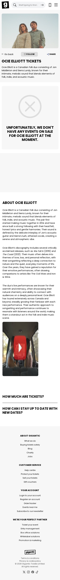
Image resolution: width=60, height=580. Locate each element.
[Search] (42, 4)
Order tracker (30, 503)
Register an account (30, 499)
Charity (30, 452)
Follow (30, 54)
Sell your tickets (30, 478)
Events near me (30, 507)
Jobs (30, 456)
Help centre (30, 470)
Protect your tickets (30, 474)
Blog (30, 448)
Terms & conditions (30, 558)
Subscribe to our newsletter (30, 511)
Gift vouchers (30, 482)
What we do (30, 441)
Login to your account (30, 495)
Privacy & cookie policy (30, 561)
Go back (8, 54)
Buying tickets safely (30, 444)
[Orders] (50, 5)
